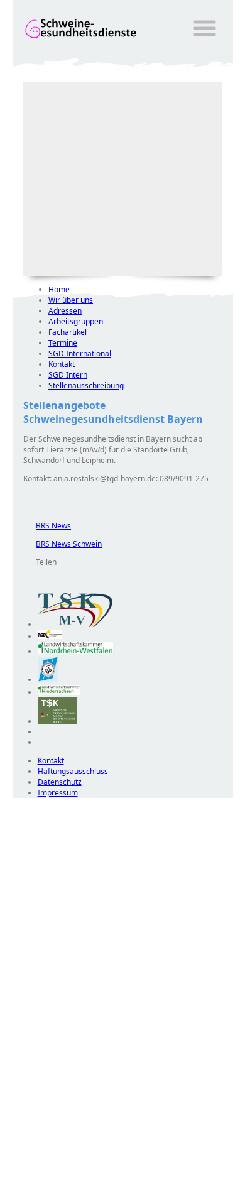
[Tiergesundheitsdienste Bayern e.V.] (48, 679)
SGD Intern (67, 374)
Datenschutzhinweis (48, 1191)
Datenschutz (60, 782)
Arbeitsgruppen (75, 321)
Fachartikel (67, 332)
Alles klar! (21, 1164)
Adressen (65, 310)
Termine (62, 342)
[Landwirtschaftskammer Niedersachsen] (59, 692)
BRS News (47, 525)
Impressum (58, 792)
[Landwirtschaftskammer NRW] (75, 651)
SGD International (79, 353)
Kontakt (61, 364)
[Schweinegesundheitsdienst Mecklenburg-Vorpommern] (75, 624)
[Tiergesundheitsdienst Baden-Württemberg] (50, 636)
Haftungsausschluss (73, 771)
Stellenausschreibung (86, 385)
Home (59, 289)
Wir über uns (70, 300)
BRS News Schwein (62, 543)
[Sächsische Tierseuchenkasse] (57, 721)
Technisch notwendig (31, 1025)
